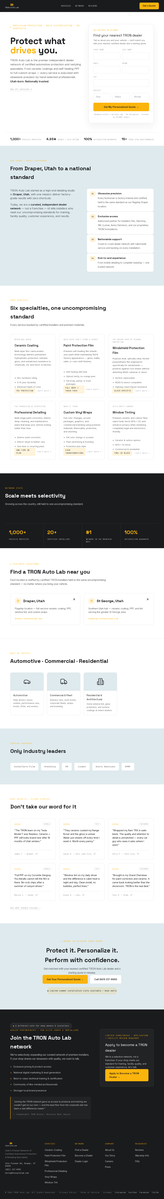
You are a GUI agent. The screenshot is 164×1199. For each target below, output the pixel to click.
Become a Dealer (84, 1155)
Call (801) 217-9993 (105, 979)
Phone (124, 63)
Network (79, 6)
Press (108, 1167)
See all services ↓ (21, 89)
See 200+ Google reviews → (25, 908)
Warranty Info (142, 1155)
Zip (95, 77)
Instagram (120, 1192)
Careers (109, 1161)
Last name (127, 50)
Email (96, 63)
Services (66, 6)
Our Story (110, 1155)
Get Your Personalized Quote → (65, 979)
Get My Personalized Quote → (121, 107)
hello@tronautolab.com (17, 1173)
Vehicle (97, 90)
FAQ (137, 1161)
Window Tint (51, 1182)
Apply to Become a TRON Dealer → (124, 1075)
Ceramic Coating (53, 1150)
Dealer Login (81, 1161)
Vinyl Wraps (51, 1177)
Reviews (92, 6)
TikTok (155, 1192)
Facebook (144, 1192)
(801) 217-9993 (13, 1169)
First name (98, 50)
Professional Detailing (56, 1171)
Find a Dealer (82, 1150)
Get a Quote (149, 5)
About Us (109, 1150)
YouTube (132, 1192)
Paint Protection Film (55, 1155)
